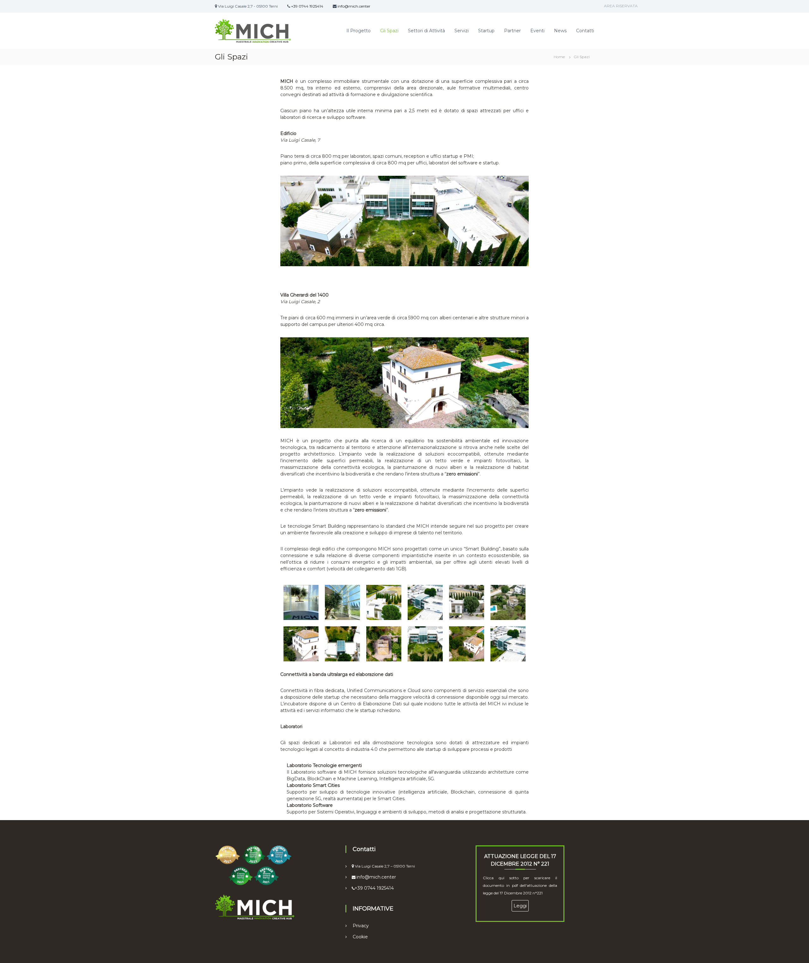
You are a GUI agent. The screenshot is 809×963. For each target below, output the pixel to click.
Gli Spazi (389, 31)
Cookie (360, 937)
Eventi (537, 31)
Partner (512, 31)
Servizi (461, 31)
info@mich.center (354, 6)
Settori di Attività (426, 31)
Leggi (520, 906)
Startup (486, 31)
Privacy (361, 926)
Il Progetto (358, 31)
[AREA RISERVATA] (589, 6)
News (560, 31)
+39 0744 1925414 (307, 6)
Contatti (585, 31)
